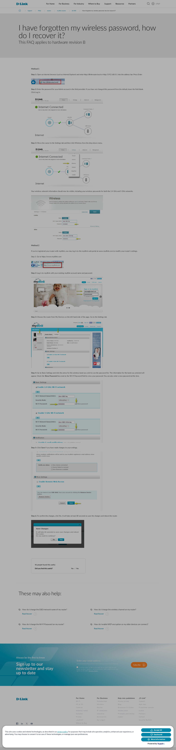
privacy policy (62, 732)
